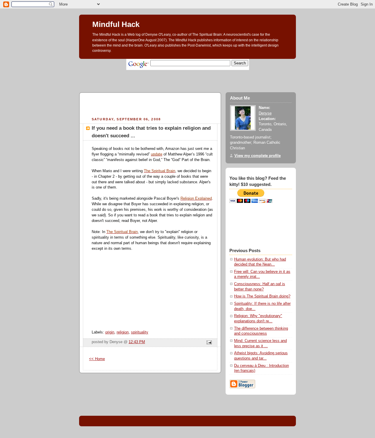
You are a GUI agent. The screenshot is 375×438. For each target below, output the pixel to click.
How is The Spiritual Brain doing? (262, 296)
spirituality (139, 332)
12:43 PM (137, 342)
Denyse (265, 113)
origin (109, 332)
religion (123, 332)
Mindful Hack (115, 24)
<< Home (97, 359)
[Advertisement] (185, 72)
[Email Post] (208, 343)
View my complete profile (257, 156)
